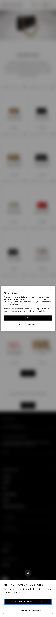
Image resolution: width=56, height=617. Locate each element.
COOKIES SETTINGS (28, 324)
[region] (28, 308)
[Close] (28, 573)
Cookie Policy (40, 311)
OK (28, 318)
